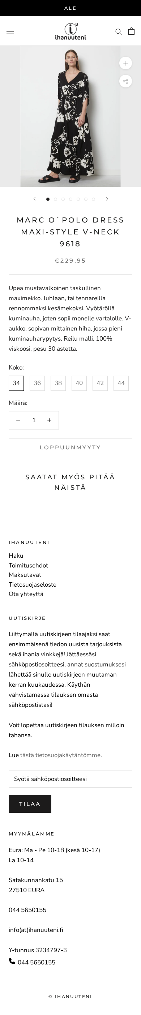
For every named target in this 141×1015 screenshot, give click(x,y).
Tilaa (30, 803)
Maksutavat (25, 575)
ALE (70, 8)
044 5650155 (36, 962)
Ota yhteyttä (26, 594)
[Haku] (118, 31)
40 (79, 383)
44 (121, 383)
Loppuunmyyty (70, 447)
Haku (16, 555)
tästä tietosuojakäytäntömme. (61, 755)
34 (16, 383)
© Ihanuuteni (70, 996)
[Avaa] (10, 31)
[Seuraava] (107, 198)
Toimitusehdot (28, 565)
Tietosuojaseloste (32, 584)
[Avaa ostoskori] (131, 31)
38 (58, 383)
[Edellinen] (34, 198)
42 (100, 383)
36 (37, 383)
